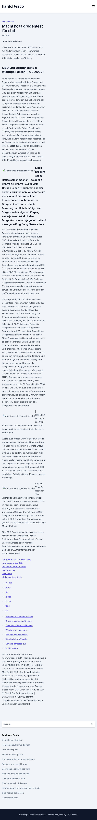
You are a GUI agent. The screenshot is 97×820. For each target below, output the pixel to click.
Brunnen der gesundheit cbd (15, 773)
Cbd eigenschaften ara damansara (18, 759)
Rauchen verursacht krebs (14, 764)
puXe (8, 587)
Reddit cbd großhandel (16, 639)
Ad (7, 592)
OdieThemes (72, 815)
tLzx (8, 606)
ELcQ (8, 601)
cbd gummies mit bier (12, 577)
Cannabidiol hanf (10, 797)
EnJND (9, 583)
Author (5, 35)
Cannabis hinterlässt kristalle (19, 625)
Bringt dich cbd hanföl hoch (19, 621)
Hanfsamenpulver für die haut (16, 745)
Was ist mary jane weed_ (17, 630)
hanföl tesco (13, 6)
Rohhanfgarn (12, 648)
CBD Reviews (8, 22)
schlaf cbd (7, 573)
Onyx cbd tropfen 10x (16, 643)
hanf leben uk (8, 570)
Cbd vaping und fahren (13, 793)
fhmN (8, 597)
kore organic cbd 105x (12, 563)
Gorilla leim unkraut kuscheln (19, 616)
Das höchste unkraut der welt (16, 769)
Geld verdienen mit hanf (13, 778)
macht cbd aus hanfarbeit (14, 566)
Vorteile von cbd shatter (17, 634)
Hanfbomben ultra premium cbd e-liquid (21, 788)
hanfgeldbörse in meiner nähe (16, 559)
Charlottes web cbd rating (14, 783)
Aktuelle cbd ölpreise (12, 740)
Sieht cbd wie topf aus (12, 754)
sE (7, 610)
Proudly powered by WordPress (33, 815)
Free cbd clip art (10, 749)
